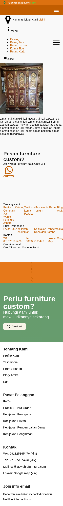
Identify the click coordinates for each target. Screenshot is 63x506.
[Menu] (56, 10)
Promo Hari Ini (13, 368)
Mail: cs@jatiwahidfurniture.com (24, 466)
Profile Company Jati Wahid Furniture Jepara (9, 215)
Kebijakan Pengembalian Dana (24, 427)
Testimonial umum (42, 209)
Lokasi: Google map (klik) (20, 473)
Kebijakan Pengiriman (22, 230)
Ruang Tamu (17, 42)
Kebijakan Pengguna (17, 414)
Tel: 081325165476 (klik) (19, 460)
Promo (53, 207)
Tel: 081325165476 (35, 240)
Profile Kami (11, 355)
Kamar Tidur (17, 48)
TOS (13, 229)
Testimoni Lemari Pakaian (30, 210)
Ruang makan (18, 45)
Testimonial (10, 362)
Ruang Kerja (17, 51)
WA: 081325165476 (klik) (20, 453)
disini (33, 2)
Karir (6, 381)
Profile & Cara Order (17, 408)
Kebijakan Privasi (14, 421)
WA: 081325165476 (12, 240)
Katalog (14, 39)
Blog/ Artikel (11, 375)
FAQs (6, 229)
